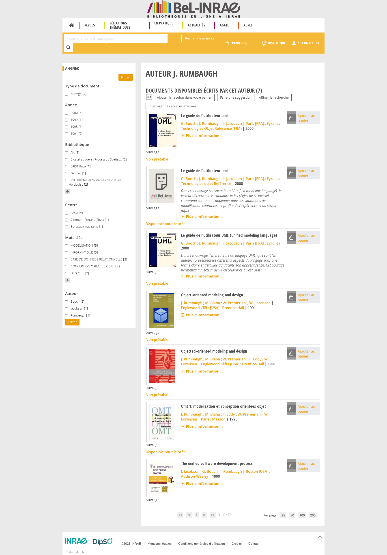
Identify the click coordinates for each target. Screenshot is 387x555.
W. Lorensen (260, 302)
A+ (84, 552)
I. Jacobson (232, 123)
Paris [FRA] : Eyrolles (263, 123)
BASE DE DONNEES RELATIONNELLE (97, 259)
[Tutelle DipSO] (104, 542)
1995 (75, 126)
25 (283, 515)
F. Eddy (255, 359)
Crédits (237, 543)
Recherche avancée (199, 38)
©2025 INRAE (131, 543)
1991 (75, 133)
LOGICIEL (78, 273)
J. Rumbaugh (210, 123)
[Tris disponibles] (149, 97)
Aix (73, 152)
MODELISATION (82, 245)
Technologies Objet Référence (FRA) (211, 128)
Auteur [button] (71, 293)
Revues (89, 25)
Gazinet (76, 173)
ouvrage (76, 94)
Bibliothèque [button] (77, 144)
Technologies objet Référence (206, 183)
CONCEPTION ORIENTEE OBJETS (94, 266)
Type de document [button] (82, 86)
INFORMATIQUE (82, 252)
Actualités (196, 25)
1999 (75, 119)
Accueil (71, 25)
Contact (253, 543)
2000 (75, 113)
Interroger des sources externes (172, 106)
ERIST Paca (79, 166)
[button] (67, 191)
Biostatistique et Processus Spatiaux (97, 159)
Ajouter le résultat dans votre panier (184, 97)
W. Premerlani (235, 302)
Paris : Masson (213, 419)
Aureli (248, 25)
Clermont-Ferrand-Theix (88, 219)
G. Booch (188, 123)
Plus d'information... (204, 135)
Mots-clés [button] (73, 237)
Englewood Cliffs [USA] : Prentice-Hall (212, 307)
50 (292, 515)
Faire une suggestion (236, 97)
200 (313, 515)
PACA (75, 212)
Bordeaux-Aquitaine (85, 226)
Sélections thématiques (120, 25)
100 (302, 515)
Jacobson (77, 308)
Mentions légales (160, 543)
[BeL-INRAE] (193, 9)
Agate (224, 25)
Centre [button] (71, 204)
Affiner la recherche (274, 97)
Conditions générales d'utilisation (201, 543)
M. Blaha (212, 302)
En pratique (163, 23)
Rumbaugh (78, 315)
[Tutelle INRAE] (77, 541)
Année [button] (71, 104)
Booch (75, 301)
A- (71, 552)
